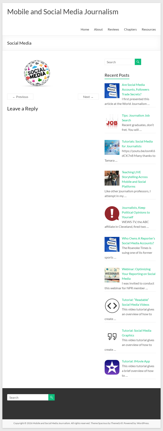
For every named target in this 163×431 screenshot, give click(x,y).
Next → (88, 97)
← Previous (20, 97)
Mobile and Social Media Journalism (62, 11)
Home (85, 29)
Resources (149, 29)
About (98, 29)
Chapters (130, 29)
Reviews (113, 29)
